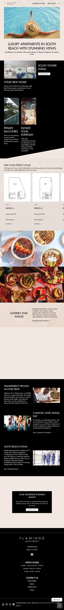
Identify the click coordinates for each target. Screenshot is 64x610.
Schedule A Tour (38, 3)
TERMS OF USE (35, 602)
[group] (17, 199)
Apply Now (51, 3)
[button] (59, 3)
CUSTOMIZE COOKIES (21, 602)
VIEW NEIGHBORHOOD (11, 469)
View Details (10, 220)
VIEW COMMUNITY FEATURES (42, 432)
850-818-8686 (32, 581)
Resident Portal (32, 587)
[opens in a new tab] (32, 555)
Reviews (32, 584)
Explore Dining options (40, 321)
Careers (32, 590)
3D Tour (8, 224)
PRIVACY (29, 602)
